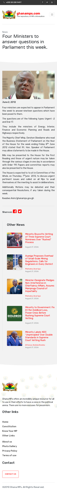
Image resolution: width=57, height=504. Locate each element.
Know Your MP (9, 431)
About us (7, 441)
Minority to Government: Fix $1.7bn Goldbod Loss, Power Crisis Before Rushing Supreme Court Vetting (40, 313)
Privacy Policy (9, 451)
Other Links (8, 435)
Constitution (9, 426)
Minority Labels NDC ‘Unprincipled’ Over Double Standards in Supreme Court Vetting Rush (39, 336)
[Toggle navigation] (52, 15)
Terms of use (9, 455)
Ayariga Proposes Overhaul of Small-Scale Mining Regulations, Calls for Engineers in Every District (39, 259)
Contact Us (10, 474)
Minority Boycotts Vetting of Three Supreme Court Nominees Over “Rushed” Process (39, 238)
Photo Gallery (9, 446)
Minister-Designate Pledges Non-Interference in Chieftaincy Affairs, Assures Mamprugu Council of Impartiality (39, 286)
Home (5, 422)
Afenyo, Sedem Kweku (35, 345)
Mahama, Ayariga (33, 269)
